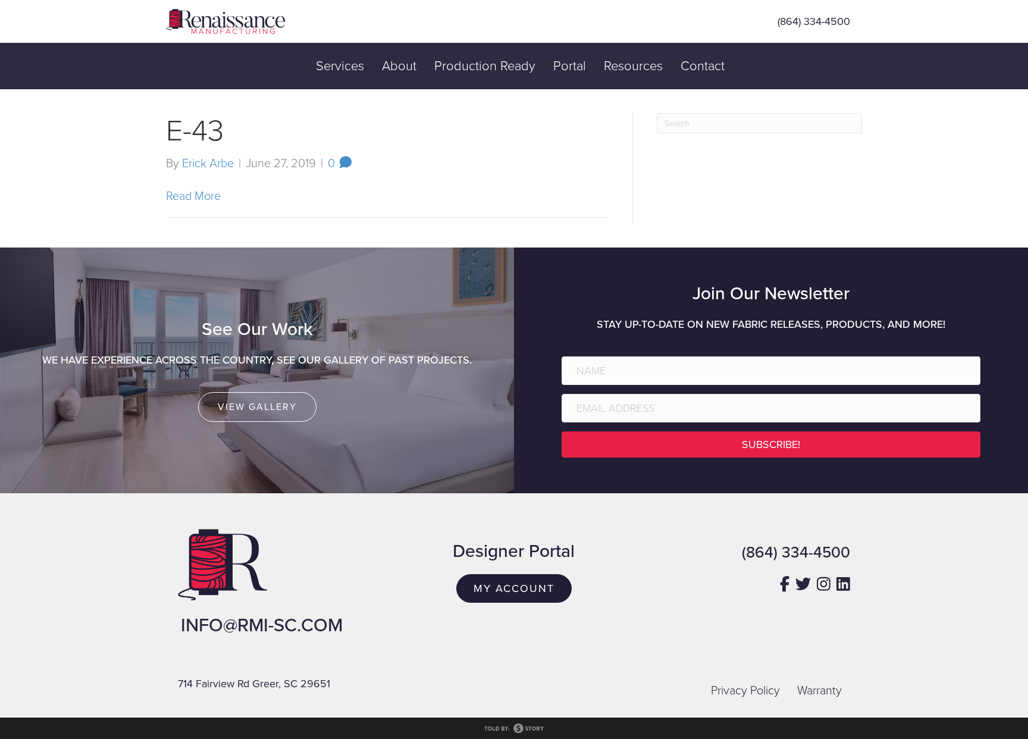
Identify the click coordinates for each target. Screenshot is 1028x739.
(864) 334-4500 (814, 21)
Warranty (819, 691)
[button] (771, 444)
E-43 (195, 131)
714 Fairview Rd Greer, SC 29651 (254, 683)
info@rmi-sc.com (262, 626)
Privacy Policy (745, 691)
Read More (193, 196)
